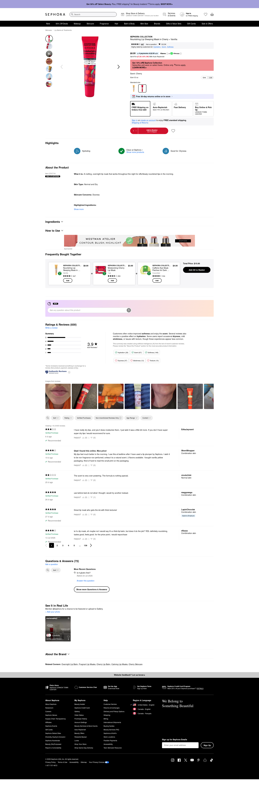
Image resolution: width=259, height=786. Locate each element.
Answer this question (85, 580)
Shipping (107, 715)
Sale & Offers (207, 23)
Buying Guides (109, 726)
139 (85, 545)
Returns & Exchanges (112, 708)
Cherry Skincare (135, 664)
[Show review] (58, 396)
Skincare (90, 23)
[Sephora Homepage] (55, 14)
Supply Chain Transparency (55, 718)
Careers (48, 711)
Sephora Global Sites (53, 733)
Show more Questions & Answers (91, 589)
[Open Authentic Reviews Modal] (69, 372)
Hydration (157, 47)
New (48, 23)
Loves (76, 740)
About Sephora (50, 704)
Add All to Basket (197, 270)
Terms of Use (62, 762)
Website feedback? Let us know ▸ (129, 674)
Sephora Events (51, 726)
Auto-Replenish (80, 729)
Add (67, 280)
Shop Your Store (80, 744)
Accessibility (108, 744)
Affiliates (48, 722)
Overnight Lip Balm (70, 664)
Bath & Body (129, 23)
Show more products (135, 152)
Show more (79, 209)
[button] (167, 54)
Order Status (79, 715)
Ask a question (151, 44)
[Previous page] (46, 545)
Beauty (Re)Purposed (53, 744)
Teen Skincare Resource (113, 748)
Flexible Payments (110, 740)
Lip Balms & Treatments (63, 30)
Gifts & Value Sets (173, 23)
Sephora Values (51, 715)
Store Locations (109, 737)
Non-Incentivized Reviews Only (107, 418)
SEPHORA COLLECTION (141, 37)
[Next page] (90, 545)
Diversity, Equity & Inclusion (55, 737)
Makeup (77, 23)
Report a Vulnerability (53, 748)
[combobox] (93, 14)
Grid (204, 77)
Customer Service (110, 704)
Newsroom (49, 708)
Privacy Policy (50, 762)
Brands (157, 23)
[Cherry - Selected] (142, 88)
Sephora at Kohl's (110, 733)
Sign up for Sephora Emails (174, 739)
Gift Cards (191, 23)
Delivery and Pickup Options (114, 711)
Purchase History (80, 718)
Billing (106, 718)
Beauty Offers (79, 733)
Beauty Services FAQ (111, 729)
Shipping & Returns (140, 122)
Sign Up (207, 745)
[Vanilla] (134, 88)
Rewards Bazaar (80, 737)
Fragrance (104, 23)
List (210, 77)
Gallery (77, 711)
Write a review (51, 327)
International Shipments (112, 722)
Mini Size (144, 23)
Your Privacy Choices (97, 762)
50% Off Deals (62, 23)
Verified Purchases (84, 418)
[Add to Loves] (173, 131)
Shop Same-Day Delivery (83, 748)
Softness (170, 47)
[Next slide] (118, 67)
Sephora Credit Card (82, 708)
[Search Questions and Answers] (47, 570)
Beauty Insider (79, 704)
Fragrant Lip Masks (87, 664)
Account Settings (80, 722)
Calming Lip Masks (119, 664)
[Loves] (205, 14)
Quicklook (56, 281)
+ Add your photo (52, 612)
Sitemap (84, 762)
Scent (164, 47)
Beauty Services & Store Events (86, 726)
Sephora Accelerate (52, 740)
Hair (116, 23)
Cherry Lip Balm (103, 664)
